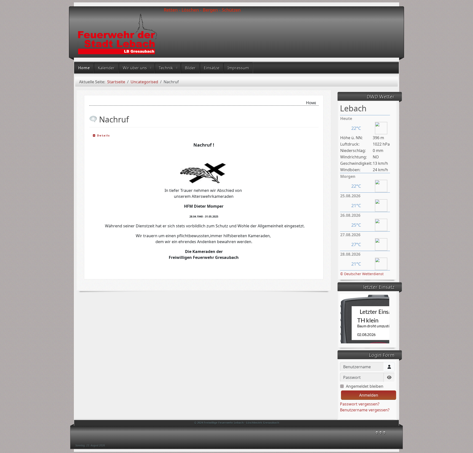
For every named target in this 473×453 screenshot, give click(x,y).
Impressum (238, 67)
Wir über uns (135, 67)
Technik (166, 67)
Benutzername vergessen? (364, 410)
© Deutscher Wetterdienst (362, 273)
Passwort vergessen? (359, 404)
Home (84, 67)
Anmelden (368, 395)
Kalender (106, 67)
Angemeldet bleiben (364, 386)
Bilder (190, 67)
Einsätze (211, 67)
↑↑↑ (380, 432)
